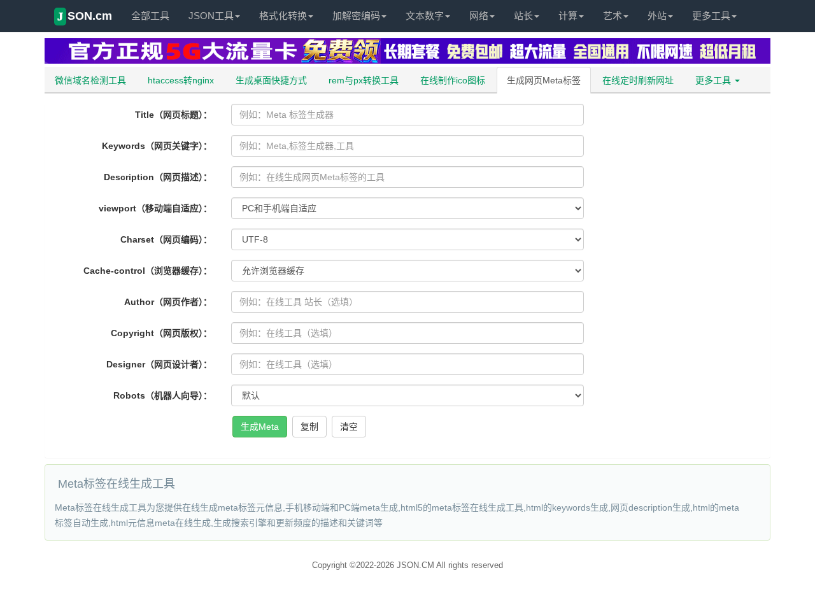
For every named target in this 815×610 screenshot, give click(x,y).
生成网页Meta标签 (544, 80)
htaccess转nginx (181, 80)
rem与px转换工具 (364, 80)
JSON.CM (415, 565)
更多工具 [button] (711, 15)
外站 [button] (657, 15)
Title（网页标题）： (173, 115)
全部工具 (150, 15)
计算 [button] (568, 15)
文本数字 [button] (425, 15)
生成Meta (260, 427)
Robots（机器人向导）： (162, 395)
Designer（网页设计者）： (159, 364)
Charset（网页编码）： (166, 239)
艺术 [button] (612, 15)
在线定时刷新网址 (638, 80)
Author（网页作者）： (168, 302)
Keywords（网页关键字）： (157, 146)
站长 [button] (523, 15)
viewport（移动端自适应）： (155, 208)
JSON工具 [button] (211, 15)
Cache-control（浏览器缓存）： (147, 271)
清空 (349, 427)
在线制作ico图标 (452, 80)
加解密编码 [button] (356, 15)
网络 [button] (478, 15)
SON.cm (84, 16)
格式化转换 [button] (283, 15)
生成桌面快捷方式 (271, 80)
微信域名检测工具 (90, 80)
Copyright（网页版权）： (161, 333)
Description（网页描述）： (158, 177)
